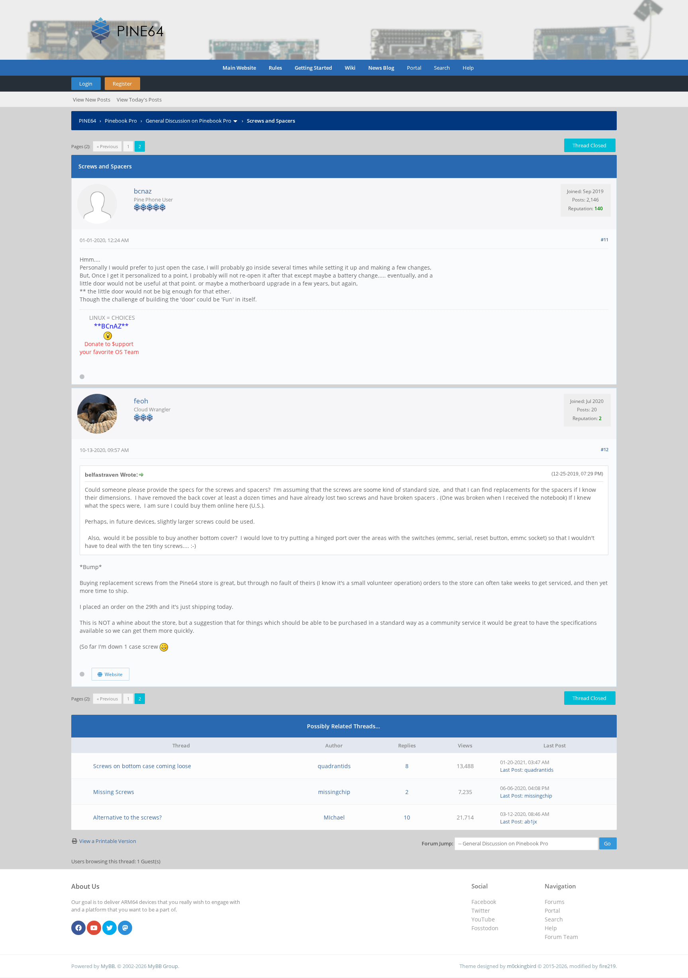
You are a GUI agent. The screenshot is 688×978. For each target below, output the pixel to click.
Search (442, 67)
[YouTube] (94, 928)
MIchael (334, 817)
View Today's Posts (139, 99)
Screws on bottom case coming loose (142, 766)
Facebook (483, 902)
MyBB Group (163, 966)
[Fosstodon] (125, 928)
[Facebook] (78, 928)
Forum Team (561, 937)
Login (85, 83)
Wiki (350, 67)
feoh (141, 400)
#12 (604, 449)
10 (407, 817)
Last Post (511, 769)
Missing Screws (113, 792)
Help (468, 67)
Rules (275, 67)
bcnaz (143, 191)
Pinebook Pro (121, 120)
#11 (604, 240)
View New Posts (91, 99)
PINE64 (87, 120)
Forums (555, 902)
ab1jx (530, 821)
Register (122, 83)
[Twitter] (109, 928)
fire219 (607, 966)
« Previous (107, 146)
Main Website (239, 67)
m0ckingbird (521, 966)
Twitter (480, 910)
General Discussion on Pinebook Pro (188, 120)
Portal (414, 67)
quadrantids (334, 766)
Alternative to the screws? (127, 817)
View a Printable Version (107, 841)
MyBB (108, 966)
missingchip (334, 792)
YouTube (483, 919)
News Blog (381, 67)
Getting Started (313, 67)
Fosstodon (484, 928)
